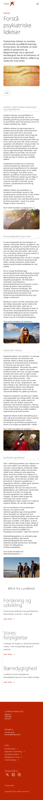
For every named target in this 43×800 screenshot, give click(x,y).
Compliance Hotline (12, 754)
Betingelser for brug (12, 757)
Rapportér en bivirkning (13, 751)
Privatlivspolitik (10, 748)
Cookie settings (10, 760)
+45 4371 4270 (9, 732)
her (33, 208)
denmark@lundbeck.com (12, 735)
